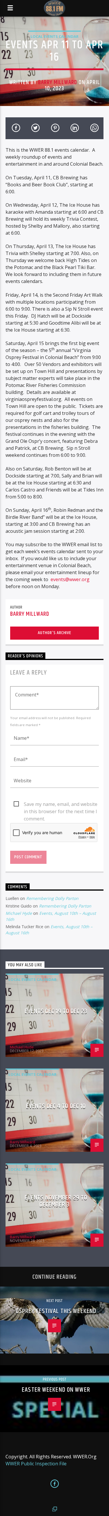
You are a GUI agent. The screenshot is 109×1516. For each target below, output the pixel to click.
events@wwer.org (70, 579)
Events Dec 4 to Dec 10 (56, 1106)
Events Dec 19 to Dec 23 (56, 1011)
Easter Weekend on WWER (56, 1390)
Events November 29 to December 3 (56, 1201)
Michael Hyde (19, 913)
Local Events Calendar (54, 36)
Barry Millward (57, 82)
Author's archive (54, 632)
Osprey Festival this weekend (56, 1311)
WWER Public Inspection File (36, 1463)
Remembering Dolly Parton (52, 898)
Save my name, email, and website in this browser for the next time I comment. (60, 804)
